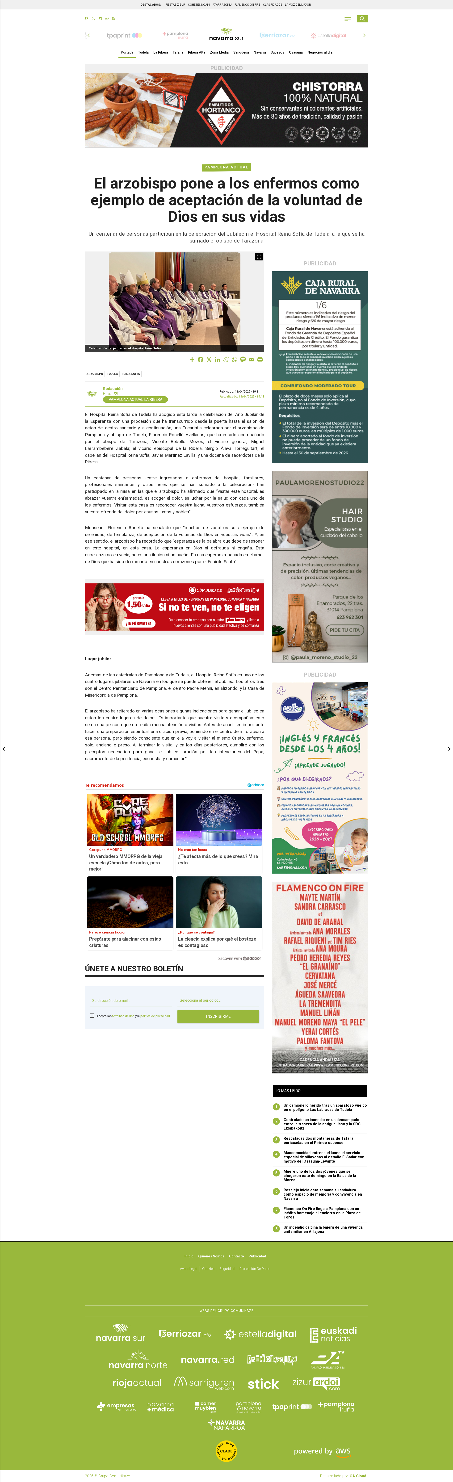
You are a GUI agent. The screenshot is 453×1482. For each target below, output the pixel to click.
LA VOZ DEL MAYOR (298, 4)
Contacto (236, 1256)
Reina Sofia (131, 374)
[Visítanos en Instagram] (100, 19)
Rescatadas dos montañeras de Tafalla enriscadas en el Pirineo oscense (314, 1140)
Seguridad (227, 1269)
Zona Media (219, 52)
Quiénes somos (211, 1256)
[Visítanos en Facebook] (86, 19)
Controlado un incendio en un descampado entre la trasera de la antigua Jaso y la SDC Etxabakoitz (318, 1124)
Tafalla (178, 52)
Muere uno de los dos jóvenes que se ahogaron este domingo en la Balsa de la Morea (315, 1175)
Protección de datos (255, 1269)
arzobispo (94, 374)
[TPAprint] (292, 1407)
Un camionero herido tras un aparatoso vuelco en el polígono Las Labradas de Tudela (321, 1107)
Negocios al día (319, 52)
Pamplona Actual (226, 167)
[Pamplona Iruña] (336, 1407)
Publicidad (257, 1256)
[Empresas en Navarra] (117, 1407)
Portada (127, 52)
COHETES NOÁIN (199, 4)
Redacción (113, 389)
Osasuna (296, 52)
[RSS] (113, 19)
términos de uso (123, 1016)
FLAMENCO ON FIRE (247, 4)
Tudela (143, 52)
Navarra (260, 52)
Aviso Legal (188, 1269)
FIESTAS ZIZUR (175, 4)
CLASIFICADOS (272, 4)
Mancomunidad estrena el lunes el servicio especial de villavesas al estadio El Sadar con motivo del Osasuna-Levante (320, 1157)
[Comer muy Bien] (205, 1407)
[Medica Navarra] (161, 1407)
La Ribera (160, 52)
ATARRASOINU (222, 4)
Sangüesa (241, 52)
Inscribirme (218, 1016)
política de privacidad (155, 1016)
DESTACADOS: (151, 4)
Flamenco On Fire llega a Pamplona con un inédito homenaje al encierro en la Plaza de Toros (318, 1213)
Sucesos (277, 52)
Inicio (189, 1256)
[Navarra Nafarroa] (226, 1425)
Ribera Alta (196, 52)
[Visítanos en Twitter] (93, 19)
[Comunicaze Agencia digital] (226, 1291)
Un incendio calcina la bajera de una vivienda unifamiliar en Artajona (319, 1229)
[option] (226, 35)
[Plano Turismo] (248, 1407)
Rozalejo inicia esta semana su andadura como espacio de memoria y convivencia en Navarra (318, 1194)
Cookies (208, 1269)
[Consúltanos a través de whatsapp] (107, 19)
